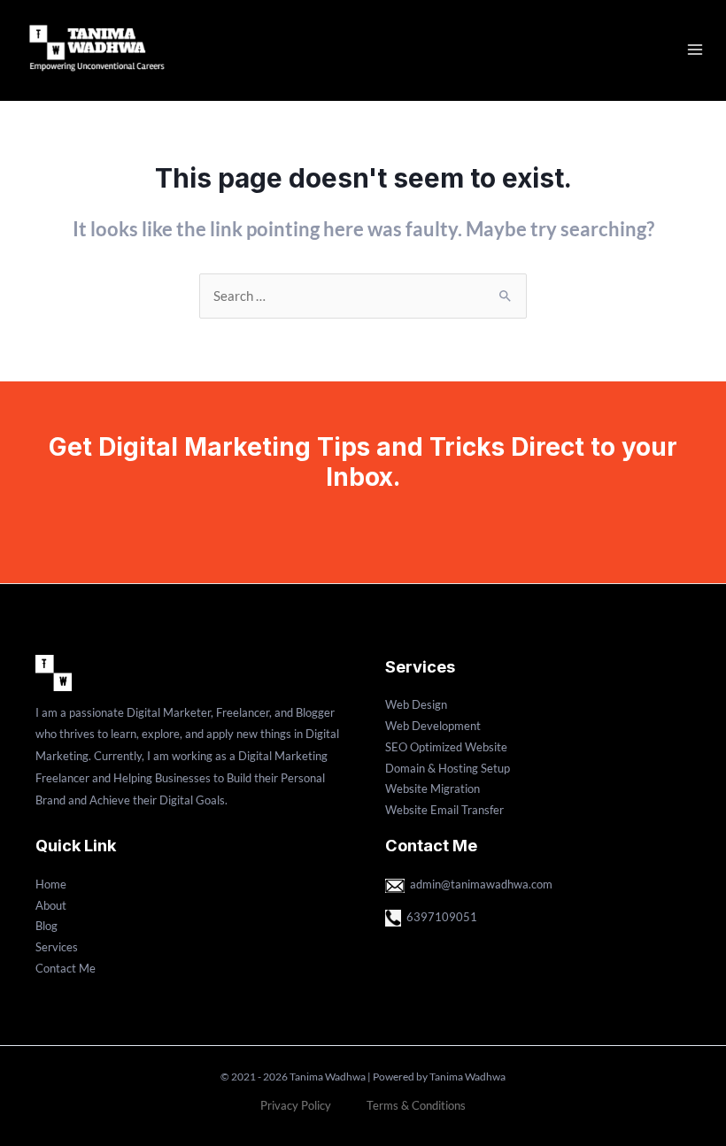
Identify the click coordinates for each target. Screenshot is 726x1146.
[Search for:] (363, 296)
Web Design (416, 704)
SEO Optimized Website (446, 747)
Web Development (433, 726)
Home (50, 884)
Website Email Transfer (444, 810)
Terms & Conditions (416, 1105)
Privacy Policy (295, 1105)
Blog (46, 926)
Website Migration (432, 788)
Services (56, 947)
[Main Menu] (695, 50)
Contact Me (65, 968)
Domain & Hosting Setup (447, 768)
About (50, 905)
